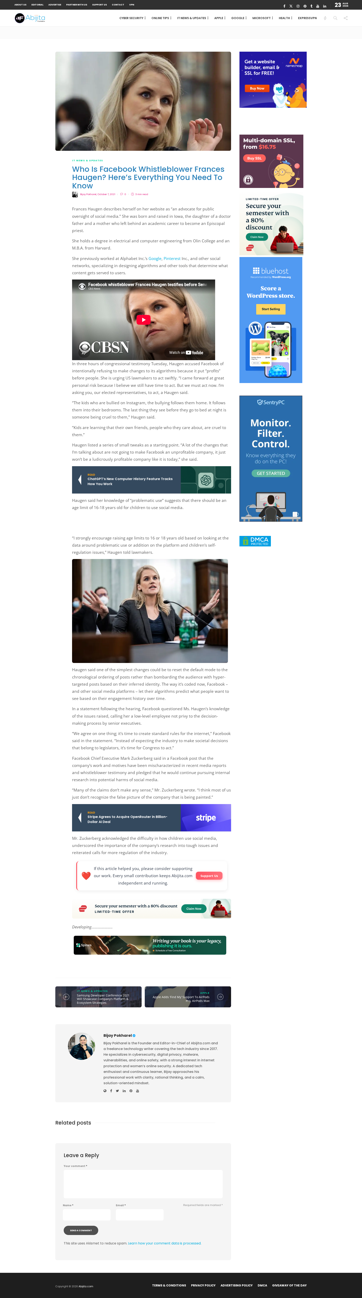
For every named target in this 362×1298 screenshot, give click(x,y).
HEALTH (284, 18)
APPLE (218, 18)
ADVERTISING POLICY (237, 1285)
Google (155, 258)
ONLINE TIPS (160, 18)
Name (68, 1205)
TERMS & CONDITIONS (169, 1285)
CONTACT (118, 4)
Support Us (209, 876)
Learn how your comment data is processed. (164, 1243)
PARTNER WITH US (76, 4)
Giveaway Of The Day (289, 1285)
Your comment (75, 1166)
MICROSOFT (261, 18)
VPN (131, 4)
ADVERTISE (54, 4)
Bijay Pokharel (88, 194)
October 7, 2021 (106, 194)
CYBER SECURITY (131, 18)
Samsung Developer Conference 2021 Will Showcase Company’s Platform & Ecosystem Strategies (103, 999)
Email (121, 1205)
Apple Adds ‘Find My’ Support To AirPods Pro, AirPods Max (181, 999)
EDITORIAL (37, 4)
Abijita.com (86, 1286)
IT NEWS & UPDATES (191, 18)
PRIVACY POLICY (203, 1285)
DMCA (262, 1285)
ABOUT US (20, 4)
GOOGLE (237, 18)
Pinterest (173, 258)
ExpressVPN (307, 18)
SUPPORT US (99, 4)
